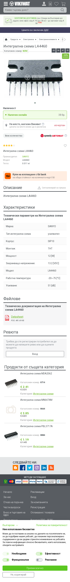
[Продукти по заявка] (50, 4)
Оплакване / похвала (42, 512)
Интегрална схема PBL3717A (36, 426)
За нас (7, 497)
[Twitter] (29, 467)
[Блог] (15, 467)
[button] (10, 525)
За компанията (39, 502)
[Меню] (5, 3)
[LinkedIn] (44, 467)
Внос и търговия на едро (14, 513)
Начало (7, 492)
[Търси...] (62, 10)
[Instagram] (37, 467)
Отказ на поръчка (13, 502)
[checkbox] (6, 553)
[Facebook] (22, 467)
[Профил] (44, 4)
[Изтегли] (7, 318)
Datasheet (17, 316)
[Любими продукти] (56, 4)
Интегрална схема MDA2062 (36, 373)
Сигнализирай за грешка (54, 188)
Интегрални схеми (43, 393)
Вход (35, 354)
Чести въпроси (11, 507)
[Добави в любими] (65, 145)
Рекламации (37, 492)
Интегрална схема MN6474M (36, 399)
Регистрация (38, 507)
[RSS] (51, 467)
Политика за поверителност (51, 525)
